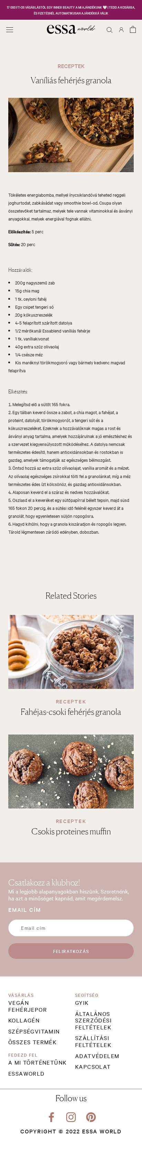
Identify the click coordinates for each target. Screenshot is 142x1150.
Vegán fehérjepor (27, 1006)
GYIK (82, 1002)
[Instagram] (71, 1116)
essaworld (26, 1073)
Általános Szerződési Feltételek (93, 1020)
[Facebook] (51, 1116)
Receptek (71, 701)
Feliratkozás (71, 951)
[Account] (121, 29)
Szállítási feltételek (93, 1041)
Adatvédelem (97, 1056)
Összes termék (32, 1042)
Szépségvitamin (34, 1031)
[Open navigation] (9, 29)
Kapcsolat (93, 1066)
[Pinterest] (91, 1116)
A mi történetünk (37, 1062)
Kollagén (24, 1020)
